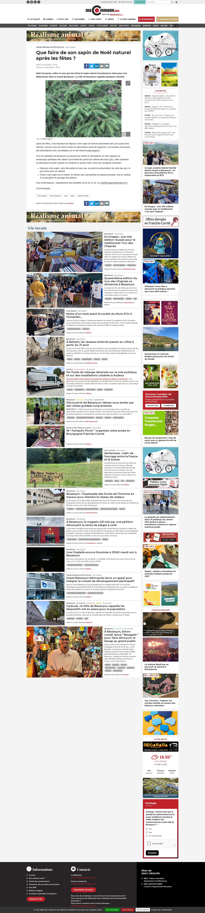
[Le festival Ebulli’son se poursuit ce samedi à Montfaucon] (160, 649)
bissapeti (116, 665)
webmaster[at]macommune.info (83, 906)
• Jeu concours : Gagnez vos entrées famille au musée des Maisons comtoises (160, 117)
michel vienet (90, 389)
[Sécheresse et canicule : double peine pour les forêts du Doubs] (160, 339)
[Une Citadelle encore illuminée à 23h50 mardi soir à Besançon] (46, 558)
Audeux (69, 369)
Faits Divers (79, 369)
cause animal (72, 539)
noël (65, 196)
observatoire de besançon (85, 417)
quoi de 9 (99, 417)
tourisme (108, 417)
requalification (86, 359)
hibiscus (108, 671)
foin (122, 481)
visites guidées (118, 417)
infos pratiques (55, 196)
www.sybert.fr (93, 150)
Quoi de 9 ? (99, 400)
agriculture (108, 481)
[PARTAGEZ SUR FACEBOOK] (86, 66)
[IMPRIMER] (107, 66)
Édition (105, 14)
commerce (121, 668)
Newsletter (36, 899)
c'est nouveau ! (110, 668)
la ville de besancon (91, 565)
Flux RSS (32, 887)
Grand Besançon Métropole (50, 47)
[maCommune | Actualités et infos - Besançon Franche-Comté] (102, 10)
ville (86, 618)
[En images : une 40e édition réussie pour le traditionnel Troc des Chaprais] (64, 242)
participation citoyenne (95, 593)
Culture (80, 400)
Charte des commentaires (39, 881)
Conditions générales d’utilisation (43, 894)
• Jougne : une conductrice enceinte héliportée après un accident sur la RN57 (160, 109)
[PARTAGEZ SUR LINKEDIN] (96, 66)
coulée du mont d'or (74, 329)
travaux (104, 359)
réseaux (96, 359)
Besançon (108, 234)
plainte (100, 389)
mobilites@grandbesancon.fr (113, 183)
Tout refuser (127, 909)
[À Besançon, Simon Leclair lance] (64, 637)
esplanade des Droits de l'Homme (87, 509)
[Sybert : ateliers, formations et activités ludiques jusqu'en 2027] (160, 556)
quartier (77, 359)
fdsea (117, 481)
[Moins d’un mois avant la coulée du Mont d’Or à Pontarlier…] (46, 319)
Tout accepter (112, 909)
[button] (172, 2)
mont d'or (86, 329)
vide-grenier (131, 265)
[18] (46, 436)
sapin (73, 196)
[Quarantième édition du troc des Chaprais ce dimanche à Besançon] (64, 284)
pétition (105, 539)
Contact (32, 875)
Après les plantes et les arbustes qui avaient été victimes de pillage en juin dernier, (97, 379)
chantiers (70, 509)
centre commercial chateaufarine (89, 539)
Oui (150, 829)
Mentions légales (36, 890)
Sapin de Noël (83, 196)
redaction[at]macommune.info (83, 878)
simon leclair (118, 671)
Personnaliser (143, 909)
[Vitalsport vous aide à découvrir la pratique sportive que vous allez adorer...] (160, 271)
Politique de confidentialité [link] (161, 910)
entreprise (130, 668)
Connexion (169, 405)
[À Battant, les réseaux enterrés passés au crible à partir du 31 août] (46, 347)
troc (135, 299)
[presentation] (122, 134)
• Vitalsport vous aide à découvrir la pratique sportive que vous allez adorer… (161, 126)
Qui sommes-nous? (37, 878)
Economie (118, 629)
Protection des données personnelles (44, 884)
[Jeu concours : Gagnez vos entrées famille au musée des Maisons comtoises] (160, 686)
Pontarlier (71, 311)
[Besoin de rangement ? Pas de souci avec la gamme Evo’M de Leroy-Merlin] (160, 423)
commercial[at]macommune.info (84, 884)
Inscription (152, 405)
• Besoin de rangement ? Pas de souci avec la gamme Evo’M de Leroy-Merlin (160, 135)
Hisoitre (128, 299)
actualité (80, 603)
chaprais (108, 265)
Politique (90, 603)
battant (70, 359)
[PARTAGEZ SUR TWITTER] (91, 66)
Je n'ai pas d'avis (155, 836)
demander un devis (83, 890)
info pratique (42, 196)
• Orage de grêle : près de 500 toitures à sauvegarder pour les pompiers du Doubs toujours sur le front (160, 99)
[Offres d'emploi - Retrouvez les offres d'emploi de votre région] (160, 226)
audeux (70, 389)
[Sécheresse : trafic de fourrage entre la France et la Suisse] (64, 459)
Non (150, 832)
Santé (98, 603)
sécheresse (130, 481)
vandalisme (108, 389)
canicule (79, 618)
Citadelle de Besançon (75, 565)
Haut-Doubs (109, 450)
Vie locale (70, 47)
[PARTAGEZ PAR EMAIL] (101, 66)
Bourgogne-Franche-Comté (78, 428)
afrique (107, 665)
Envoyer (152, 853)
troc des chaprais (119, 265)
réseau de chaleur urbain (109, 509)
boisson (123, 665)
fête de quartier (118, 299)
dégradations (79, 389)
